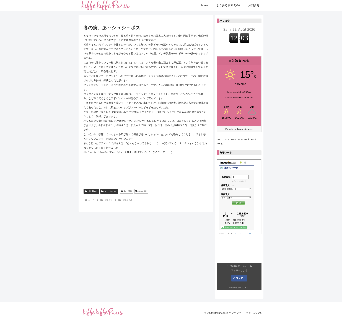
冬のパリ (142, 191)
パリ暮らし (93, 191)
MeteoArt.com (245, 129)
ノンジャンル (110, 191)
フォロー (241, 278)
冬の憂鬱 (128, 191)
